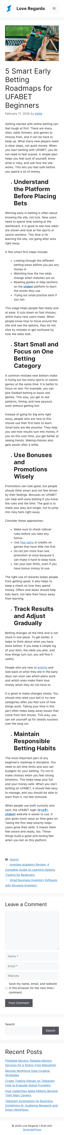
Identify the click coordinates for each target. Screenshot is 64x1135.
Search (10, 1024)
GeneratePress (32, 1129)
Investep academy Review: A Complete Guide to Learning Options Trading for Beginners (30, 870)
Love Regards (31, 8)
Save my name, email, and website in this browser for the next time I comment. (33, 988)
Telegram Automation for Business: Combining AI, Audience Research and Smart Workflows (31, 1105)
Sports (14, 859)
